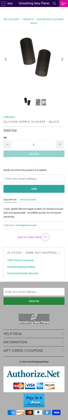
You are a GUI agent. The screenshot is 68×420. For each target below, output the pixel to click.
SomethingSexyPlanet (37, 361)
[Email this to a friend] (45, 237)
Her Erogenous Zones (26, 225)
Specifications (28, 200)
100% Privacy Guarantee (20, 260)
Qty (5, 137)
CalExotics (9, 117)
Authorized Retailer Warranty (22, 273)
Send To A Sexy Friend (30, 237)
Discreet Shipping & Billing (21, 266)
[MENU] (1, 3)
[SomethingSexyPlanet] (34, 3)
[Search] (54, 3)
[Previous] (6, 59)
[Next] (62, 59)
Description (10, 200)
